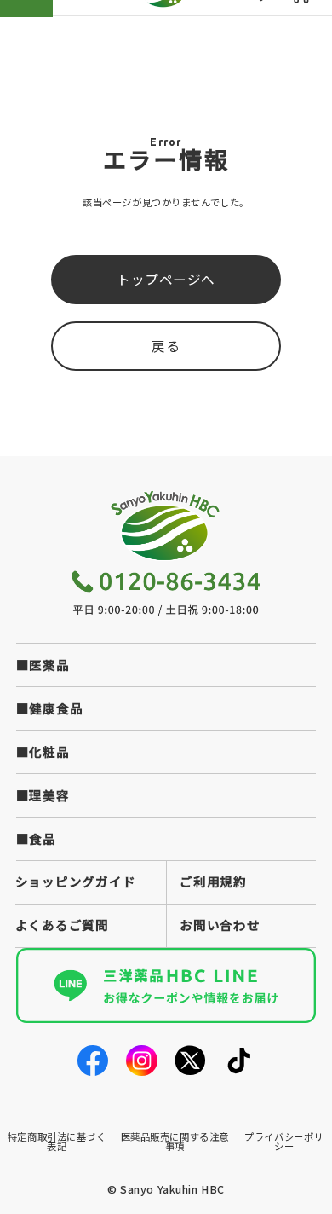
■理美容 (43, 795)
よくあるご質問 (62, 925)
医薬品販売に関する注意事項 (175, 1141)
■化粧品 (43, 751)
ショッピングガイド (75, 881)
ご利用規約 (213, 881)
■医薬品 (43, 664)
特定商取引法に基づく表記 (57, 1141)
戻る (166, 345)
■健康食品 (49, 708)
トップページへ (166, 278)
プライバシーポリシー (283, 1141)
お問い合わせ (220, 925)
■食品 (36, 838)
